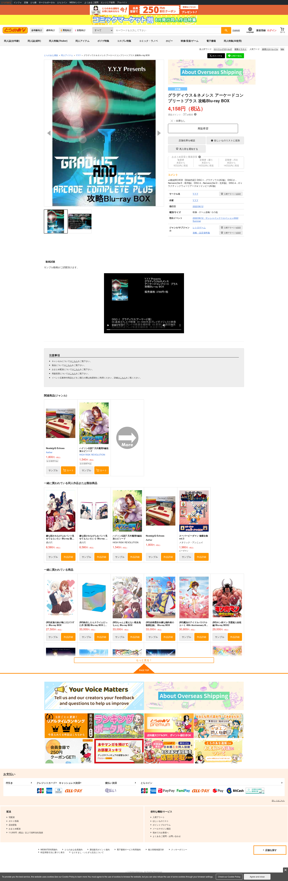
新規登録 (261, 30)
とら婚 (33, 2)
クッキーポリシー (179, 849)
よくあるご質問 (91, 2)
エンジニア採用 (108, 2)
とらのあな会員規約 (73, 849)
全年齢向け (36, 30)
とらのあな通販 (51, 55)
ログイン (271, 30)
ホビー (169, 40)
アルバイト (122, 2)
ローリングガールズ (223, 49)
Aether (49, 452)
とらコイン (62, 2)
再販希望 (203, 128)
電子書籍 (211, 40)
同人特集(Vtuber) (58, 40)
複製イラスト (240, 49)
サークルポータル (47, 2)
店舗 (26, 2)
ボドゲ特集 (103, 40)
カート (70, 470)
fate (282, 49)
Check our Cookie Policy (229, 876)
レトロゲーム (52, 461)
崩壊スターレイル (270, 49)
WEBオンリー (76, 2)
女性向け (81, 30)
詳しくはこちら (278, 800)
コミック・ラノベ (148, 40)
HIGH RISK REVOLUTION (92, 454)
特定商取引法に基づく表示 (52, 852)
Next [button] (159, 133)
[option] (104, 133)
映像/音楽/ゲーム (189, 40)
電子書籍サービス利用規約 (129, 849)
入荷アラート (232, 193)
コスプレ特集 (124, 40)
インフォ (18, 2)
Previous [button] (49, 133)
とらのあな (6, 2)
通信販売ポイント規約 (100, 849)
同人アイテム (83, 40)
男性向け (67, 30)
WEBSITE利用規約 (48, 849)
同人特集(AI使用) (233, 40)
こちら (75, 361)
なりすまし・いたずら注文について (88, 852)
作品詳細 (68, 556)
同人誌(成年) (34, 40)
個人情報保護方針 (156, 849)
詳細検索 (236, 30)
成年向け (50, 30)
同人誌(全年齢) (12, 40)
